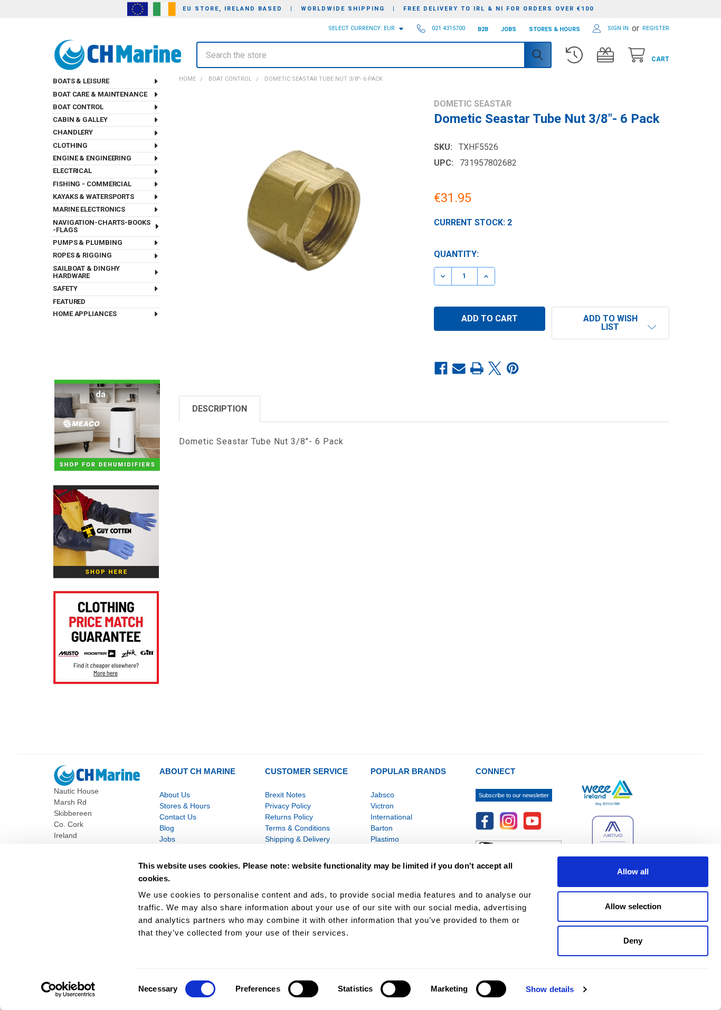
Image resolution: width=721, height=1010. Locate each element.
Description (219, 409)
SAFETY (65, 288)
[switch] (303, 988)
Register (655, 28)
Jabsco (382, 794)
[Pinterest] (513, 368)
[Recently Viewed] (576, 55)
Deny (632, 940)
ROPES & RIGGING (82, 255)
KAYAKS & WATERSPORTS (93, 197)
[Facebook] (441, 368)
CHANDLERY (73, 132)
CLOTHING (70, 145)
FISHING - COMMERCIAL (92, 184)
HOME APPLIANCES (85, 314)
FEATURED (69, 302)
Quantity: (456, 254)
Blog (166, 828)
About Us (174, 794)
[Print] (477, 368)
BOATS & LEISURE (81, 81)
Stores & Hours (184, 806)
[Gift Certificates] (607, 55)
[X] (495, 368)
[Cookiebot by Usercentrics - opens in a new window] (68, 989)
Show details (550, 989)
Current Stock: (473, 222)
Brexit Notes (285, 794)
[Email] (459, 368)
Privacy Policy (288, 806)
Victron (382, 806)
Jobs (167, 839)
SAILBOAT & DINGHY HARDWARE (86, 272)
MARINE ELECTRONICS (89, 209)
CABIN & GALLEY (80, 119)
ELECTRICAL (72, 171)
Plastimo (385, 839)
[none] (297, 217)
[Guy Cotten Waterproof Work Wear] (106, 532)
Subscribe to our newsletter (514, 795)
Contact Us (177, 817)
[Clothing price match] (106, 637)
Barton (382, 828)
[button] (610, 323)
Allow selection (633, 906)
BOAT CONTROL (78, 107)
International (391, 817)
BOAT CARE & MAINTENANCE (100, 94)
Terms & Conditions (297, 828)
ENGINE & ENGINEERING (92, 158)
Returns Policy (289, 817)
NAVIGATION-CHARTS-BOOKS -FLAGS (101, 226)
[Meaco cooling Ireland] (107, 426)
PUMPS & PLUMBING (87, 242)
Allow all (633, 871)
